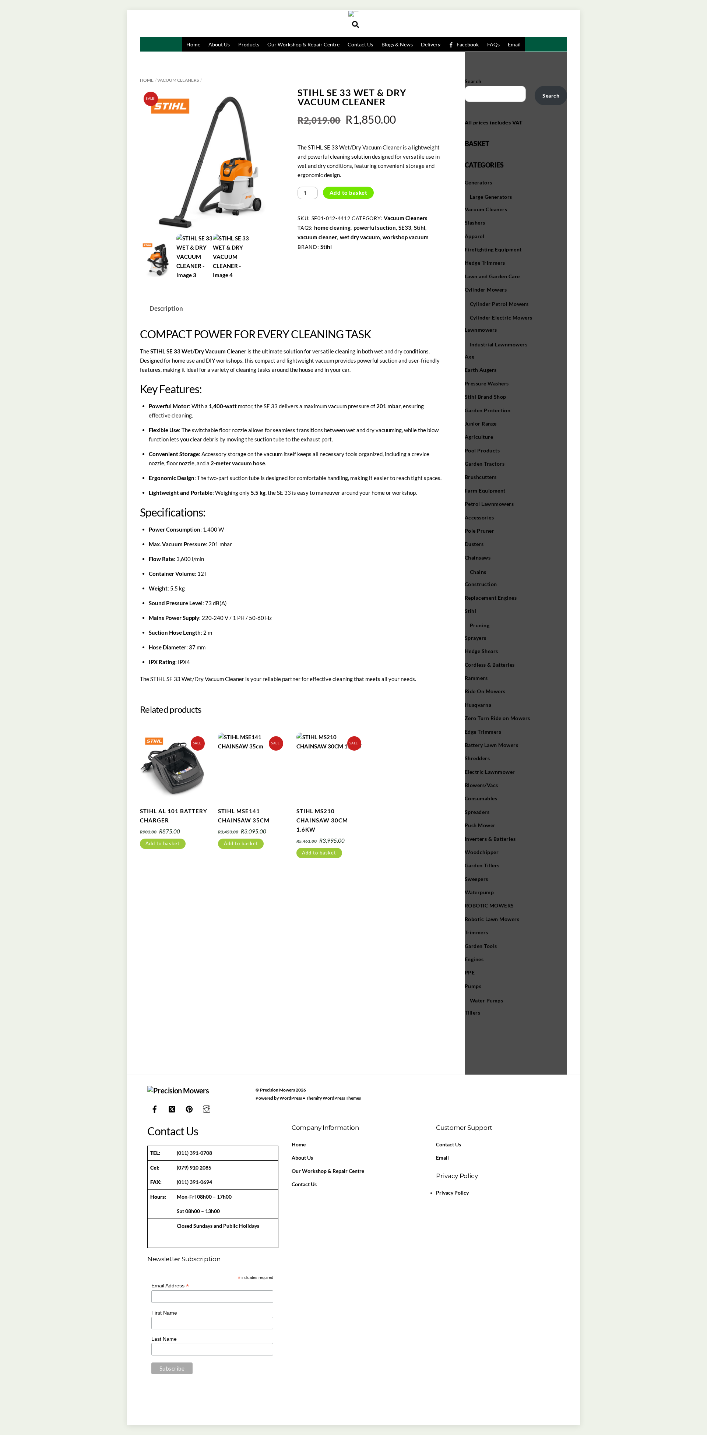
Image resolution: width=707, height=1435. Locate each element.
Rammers (476, 678)
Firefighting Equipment (493, 249)
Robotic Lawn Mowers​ (492, 919)
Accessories (479, 517)
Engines (474, 959)
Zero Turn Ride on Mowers (497, 718)
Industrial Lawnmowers (499, 344)
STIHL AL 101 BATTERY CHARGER (173, 816)
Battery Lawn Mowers (491, 745)
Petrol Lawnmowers (489, 504)
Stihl (419, 227)
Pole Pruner (480, 531)
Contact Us (360, 44)
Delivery (430, 44)
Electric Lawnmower (490, 772)
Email (514, 44)
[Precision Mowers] (178, 1090)
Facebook (467, 44)
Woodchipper (482, 852)
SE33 (404, 227)
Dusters (474, 544)
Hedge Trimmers (485, 263)
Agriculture (479, 437)
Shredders (477, 758)
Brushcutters (481, 477)
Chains (478, 572)
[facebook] (154, 1108)
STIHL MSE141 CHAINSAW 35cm (244, 816)
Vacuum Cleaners (178, 80)
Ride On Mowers (485, 691)
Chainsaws (478, 557)
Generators (478, 182)
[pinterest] (189, 1108)
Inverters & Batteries (490, 839)
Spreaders (477, 812)
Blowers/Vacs (481, 785)
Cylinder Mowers (486, 289)
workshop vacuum (406, 237)
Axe (470, 356)
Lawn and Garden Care (492, 276)
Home (193, 44)
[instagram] (206, 1108)
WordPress (290, 1098)
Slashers (475, 222)
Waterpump (479, 892)
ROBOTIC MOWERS (489, 905)
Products (248, 44)
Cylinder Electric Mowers (501, 317)
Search (473, 81)
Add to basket (348, 192)
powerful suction (375, 227)
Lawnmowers (481, 330)
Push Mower (480, 825)
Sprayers (475, 638)
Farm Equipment (485, 490)
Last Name (164, 1339)
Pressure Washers (487, 383)
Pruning (480, 625)
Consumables (481, 798)
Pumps (473, 986)
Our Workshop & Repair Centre (303, 44)
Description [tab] (166, 308)
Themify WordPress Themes (333, 1098)
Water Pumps (486, 1000)
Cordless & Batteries (490, 665)
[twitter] (172, 1108)
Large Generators (491, 197)
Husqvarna (478, 705)
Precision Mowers (277, 1090)
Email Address (170, 1285)
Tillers (473, 1012)
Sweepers (476, 879)
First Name (164, 1313)
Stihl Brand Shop (485, 397)
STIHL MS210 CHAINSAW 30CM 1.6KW (322, 820)
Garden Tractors (485, 464)
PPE (470, 972)
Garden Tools (481, 946)
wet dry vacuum (360, 237)
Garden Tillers (482, 865)
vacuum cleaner (317, 237)
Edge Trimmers (483, 732)
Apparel (475, 236)
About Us (219, 44)
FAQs (493, 44)
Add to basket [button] (162, 843)
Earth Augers (481, 370)
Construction (481, 584)
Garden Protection (488, 410)
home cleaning (332, 227)
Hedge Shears (481, 651)
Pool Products (482, 450)
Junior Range (481, 423)
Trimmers (476, 932)
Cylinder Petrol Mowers (499, 304)
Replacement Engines (491, 598)
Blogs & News (397, 44)
